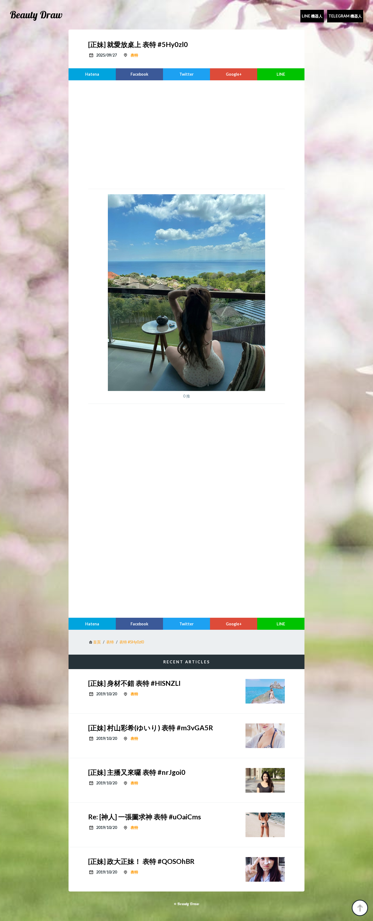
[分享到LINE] (280, 74)
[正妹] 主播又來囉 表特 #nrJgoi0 (136, 772)
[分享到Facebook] (139, 74)
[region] (186, 134)
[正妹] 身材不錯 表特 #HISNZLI (134, 683)
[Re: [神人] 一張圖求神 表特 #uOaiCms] (265, 825)
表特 (134, 55)
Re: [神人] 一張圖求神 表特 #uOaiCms (144, 817)
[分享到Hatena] (92, 74)
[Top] (360, 908)
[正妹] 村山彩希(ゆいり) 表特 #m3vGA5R (150, 727)
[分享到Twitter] (186, 74)
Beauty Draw (36, 15)
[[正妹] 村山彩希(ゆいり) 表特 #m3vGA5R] (265, 735)
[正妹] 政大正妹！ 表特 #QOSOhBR (141, 861)
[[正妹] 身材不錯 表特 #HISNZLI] (265, 691)
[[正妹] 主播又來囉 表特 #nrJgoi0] (265, 780)
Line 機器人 (312, 16)
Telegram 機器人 (345, 16)
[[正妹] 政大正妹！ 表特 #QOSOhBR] (265, 869)
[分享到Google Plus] (233, 74)
